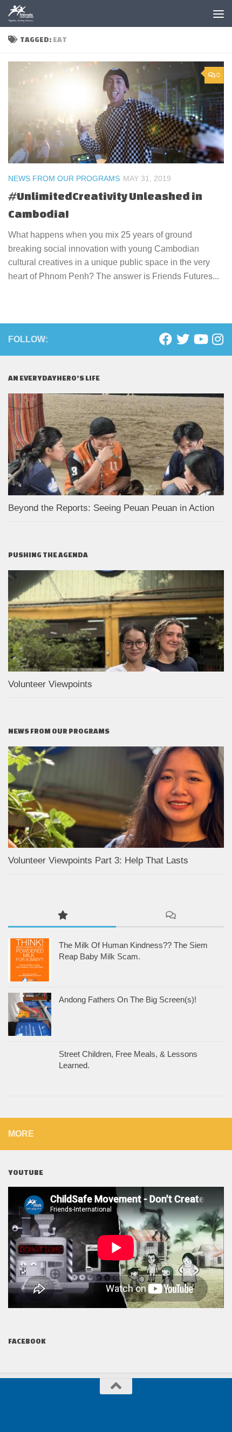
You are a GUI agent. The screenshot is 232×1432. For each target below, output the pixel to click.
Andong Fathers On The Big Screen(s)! (127, 999)
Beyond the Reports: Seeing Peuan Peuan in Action (112, 508)
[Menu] (218, 13)
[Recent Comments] (170, 916)
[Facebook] (165, 339)
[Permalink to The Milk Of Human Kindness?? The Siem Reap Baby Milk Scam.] (29, 959)
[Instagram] (217, 339)
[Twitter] (182, 339)
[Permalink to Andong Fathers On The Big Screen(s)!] (29, 1014)
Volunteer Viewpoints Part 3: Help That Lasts (98, 860)
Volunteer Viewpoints (50, 684)
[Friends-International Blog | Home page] (25, 13)
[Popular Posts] (62, 916)
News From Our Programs (64, 178)
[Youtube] (200, 339)
